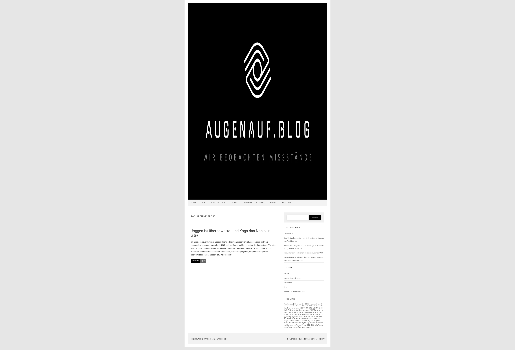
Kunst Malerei (292, 318)
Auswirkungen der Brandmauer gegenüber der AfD (303, 253)
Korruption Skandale (301, 314)
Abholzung (287, 304)
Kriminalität (314, 316)
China (309, 306)
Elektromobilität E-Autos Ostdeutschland (304, 309)
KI (317, 312)
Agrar (293, 304)
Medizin (303, 319)
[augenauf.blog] (257, 199)
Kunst (320, 316)
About (234, 203)
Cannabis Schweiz (301, 306)
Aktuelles (195, 261)
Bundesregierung (315, 304)
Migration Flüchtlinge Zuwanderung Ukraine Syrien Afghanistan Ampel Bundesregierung (302, 321)
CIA (314, 306)
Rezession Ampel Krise (296, 325)
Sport (203, 261)
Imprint (273, 203)
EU (311, 310)
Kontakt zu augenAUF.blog (213, 203)
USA (317, 324)
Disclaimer (286, 203)
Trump (310, 324)
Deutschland (305, 307)
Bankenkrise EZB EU (303, 304)
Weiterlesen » (226, 255)
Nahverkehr (313, 322)
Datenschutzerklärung (253, 203)
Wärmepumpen (305, 327)
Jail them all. (289, 234)
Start (193, 203)
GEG (315, 310)
